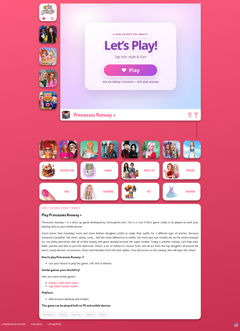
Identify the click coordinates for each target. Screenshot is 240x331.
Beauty (66, 208)
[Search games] (52, 18)
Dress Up (76, 208)
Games (44, 208)
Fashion (90, 314)
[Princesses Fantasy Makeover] (171, 149)
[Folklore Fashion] (192, 149)
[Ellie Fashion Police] (48, 100)
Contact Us (37, 324)
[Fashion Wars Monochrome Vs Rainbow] (68, 149)
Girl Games (55, 208)
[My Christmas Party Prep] (151, 149)
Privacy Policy (55, 324)
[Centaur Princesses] (109, 149)
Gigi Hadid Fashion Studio (63, 286)
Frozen (103, 314)
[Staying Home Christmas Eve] (48, 149)
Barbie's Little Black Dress (63, 283)
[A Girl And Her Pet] (89, 149)
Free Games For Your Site (14, 324)
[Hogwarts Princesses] (48, 34)
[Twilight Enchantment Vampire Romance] (130, 149)
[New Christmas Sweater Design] (48, 56)
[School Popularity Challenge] (48, 78)
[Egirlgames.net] (43, 18)
